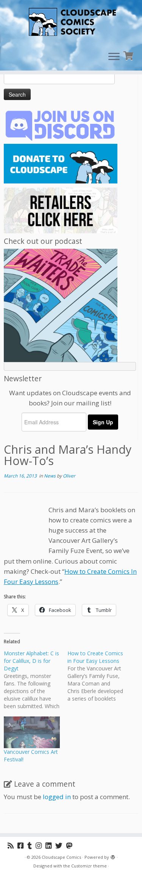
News (50, 476)
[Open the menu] (114, 57)
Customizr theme (89, 866)
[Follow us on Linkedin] (50, 845)
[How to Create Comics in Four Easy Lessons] (99, 676)
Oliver (69, 476)
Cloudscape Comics (61, 857)
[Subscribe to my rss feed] (12, 845)
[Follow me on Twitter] (60, 845)
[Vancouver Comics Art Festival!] (32, 732)
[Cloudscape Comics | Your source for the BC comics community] (71, 23)
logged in (57, 796)
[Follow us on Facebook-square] (22, 845)
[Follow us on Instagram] (40, 845)
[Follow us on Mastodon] (71, 845)
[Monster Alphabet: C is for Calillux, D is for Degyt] (35, 680)
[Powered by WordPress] (112, 855)
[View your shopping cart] (129, 55)
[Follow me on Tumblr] (31, 845)
